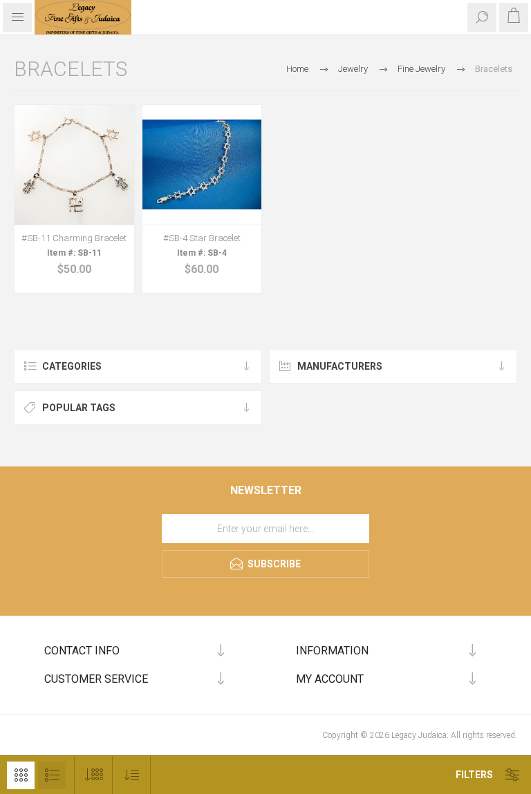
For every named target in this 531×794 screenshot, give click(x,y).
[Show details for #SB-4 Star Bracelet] (202, 165)
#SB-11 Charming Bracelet (74, 238)
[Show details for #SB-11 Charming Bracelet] (74, 165)
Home (297, 69)
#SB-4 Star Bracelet (202, 238)
